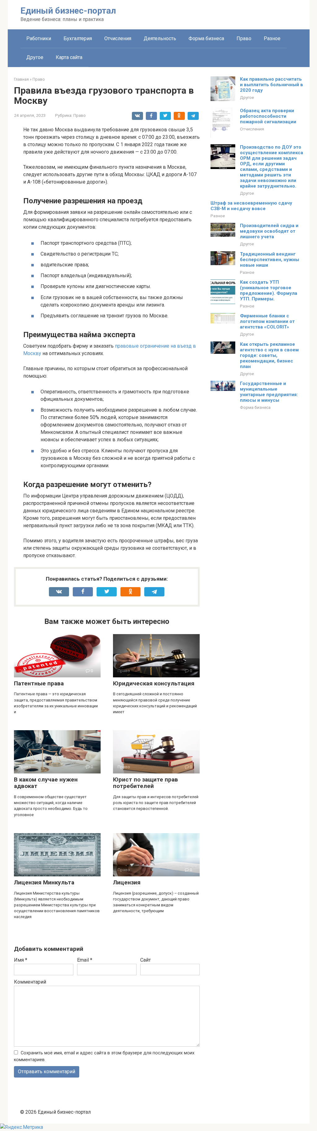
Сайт (145, 960)
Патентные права (39, 683)
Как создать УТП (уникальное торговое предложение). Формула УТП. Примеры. (268, 290)
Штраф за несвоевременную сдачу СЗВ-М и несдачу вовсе (251, 205)
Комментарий (30, 982)
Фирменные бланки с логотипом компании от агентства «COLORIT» (267, 321)
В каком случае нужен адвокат (46, 783)
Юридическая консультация (153, 683)
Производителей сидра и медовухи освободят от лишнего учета (269, 231)
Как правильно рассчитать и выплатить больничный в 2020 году (271, 84)
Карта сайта (69, 57)
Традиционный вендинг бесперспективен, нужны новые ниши (269, 259)
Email (84, 960)
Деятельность (160, 38)
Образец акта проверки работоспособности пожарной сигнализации (268, 116)
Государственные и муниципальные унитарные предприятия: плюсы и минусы (269, 392)
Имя (20, 960)
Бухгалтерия (77, 38)
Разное (272, 38)
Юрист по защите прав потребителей (145, 783)
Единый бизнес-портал (68, 11)
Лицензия (127, 882)
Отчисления (117, 38)
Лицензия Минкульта (44, 882)
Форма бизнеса (206, 38)
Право (244, 38)
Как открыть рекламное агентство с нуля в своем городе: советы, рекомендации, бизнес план (269, 355)
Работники (38, 38)
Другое (34, 57)
